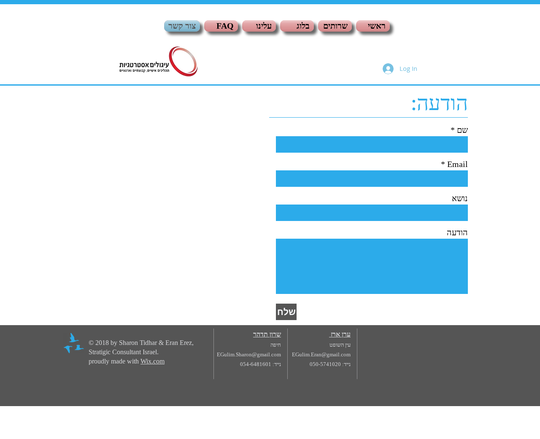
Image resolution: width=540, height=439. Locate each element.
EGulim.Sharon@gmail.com (249, 354)
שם (462, 130)
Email (457, 164)
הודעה (457, 232)
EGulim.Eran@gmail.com (321, 354)
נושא (460, 198)
